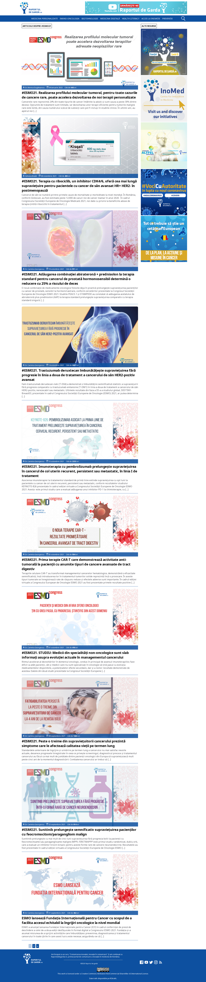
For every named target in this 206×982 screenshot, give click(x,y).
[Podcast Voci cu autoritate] (164, 214)
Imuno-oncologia (69, 18)
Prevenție (167, 18)
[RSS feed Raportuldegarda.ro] (160, 963)
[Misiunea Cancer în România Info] (164, 261)
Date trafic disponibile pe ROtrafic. (103, 978)
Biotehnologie (90, 18)
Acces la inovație (151, 18)
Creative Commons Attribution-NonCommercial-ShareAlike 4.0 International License (114, 973)
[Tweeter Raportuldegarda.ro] (151, 963)
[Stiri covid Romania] (164, 74)
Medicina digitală (110, 18)
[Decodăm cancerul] (164, 121)
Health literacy (130, 18)
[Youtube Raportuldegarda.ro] (146, 963)
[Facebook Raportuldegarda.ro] (141, 963)
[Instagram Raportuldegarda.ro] (156, 963)
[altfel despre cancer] (164, 168)
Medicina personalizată (44, 18)
